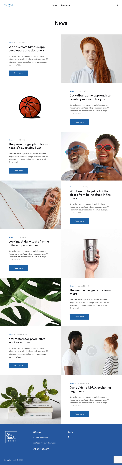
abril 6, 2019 (82, 91)
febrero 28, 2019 (83, 286)
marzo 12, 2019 (83, 187)
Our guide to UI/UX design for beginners (90, 389)
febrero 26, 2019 (22, 335)
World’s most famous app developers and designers (27, 48)
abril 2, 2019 (21, 140)
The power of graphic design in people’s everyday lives (30, 145)
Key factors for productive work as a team (27, 340)
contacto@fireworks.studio (44, 443)
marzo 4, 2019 (22, 237)
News (11, 42)
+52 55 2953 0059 (41, 449)
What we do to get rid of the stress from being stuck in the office (90, 194)
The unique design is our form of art (90, 292)
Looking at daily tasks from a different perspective (29, 243)
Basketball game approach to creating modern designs (90, 97)
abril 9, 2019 (21, 43)
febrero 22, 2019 (83, 383)
